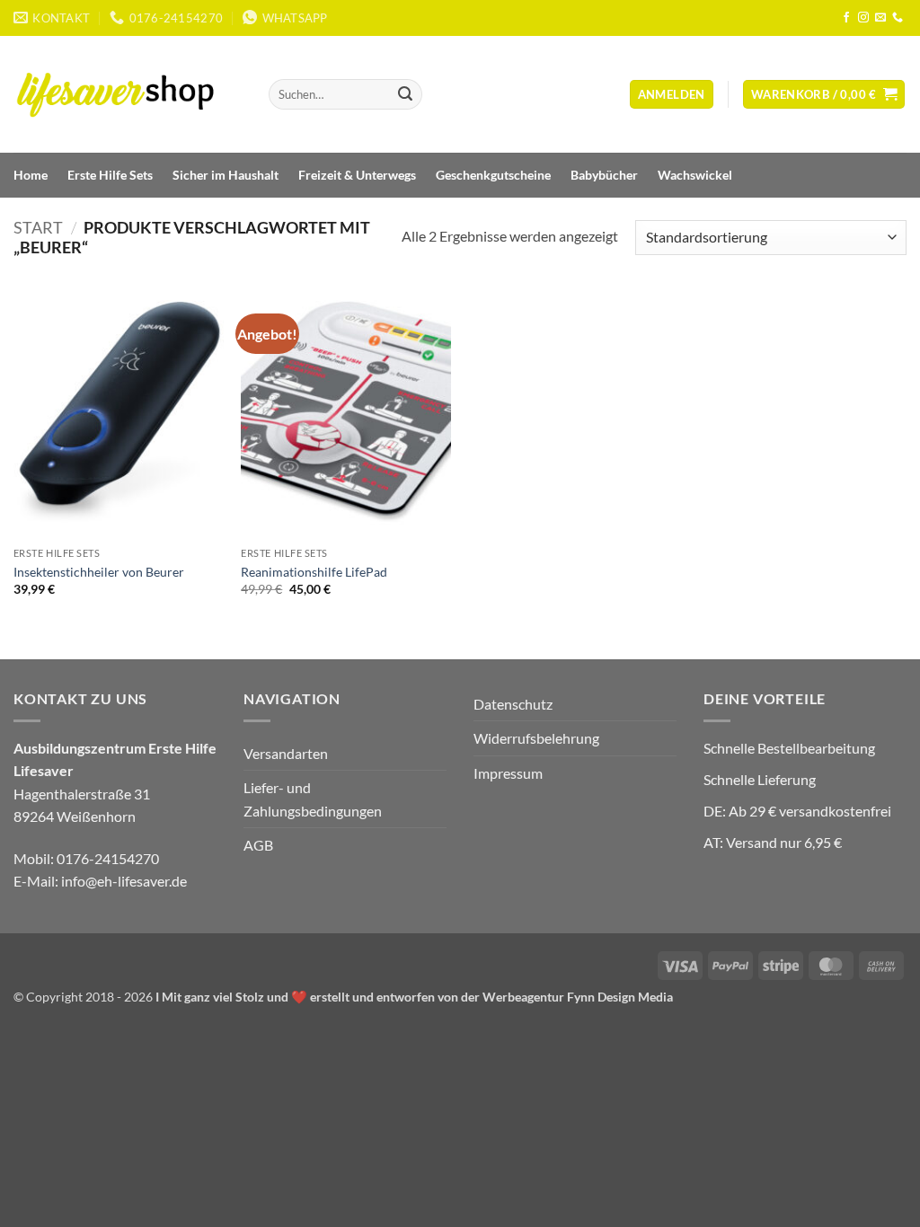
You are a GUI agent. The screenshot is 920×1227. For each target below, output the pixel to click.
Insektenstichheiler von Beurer (98, 571)
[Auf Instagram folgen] (863, 18)
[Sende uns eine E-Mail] (880, 18)
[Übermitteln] (405, 94)
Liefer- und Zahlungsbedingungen (312, 799)
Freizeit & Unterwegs (357, 174)
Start (38, 227)
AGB (258, 844)
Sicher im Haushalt (225, 174)
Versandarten (285, 753)
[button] (671, 95)
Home (30, 174)
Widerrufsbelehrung (536, 737)
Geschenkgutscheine (493, 174)
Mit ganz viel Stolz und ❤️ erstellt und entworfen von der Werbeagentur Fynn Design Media (417, 996)
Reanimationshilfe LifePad (314, 571)
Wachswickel (695, 174)
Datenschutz (513, 703)
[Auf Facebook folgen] (846, 18)
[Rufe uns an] (897, 18)
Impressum (508, 772)
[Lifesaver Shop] (125, 94)
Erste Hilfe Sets (110, 174)
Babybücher (604, 174)
